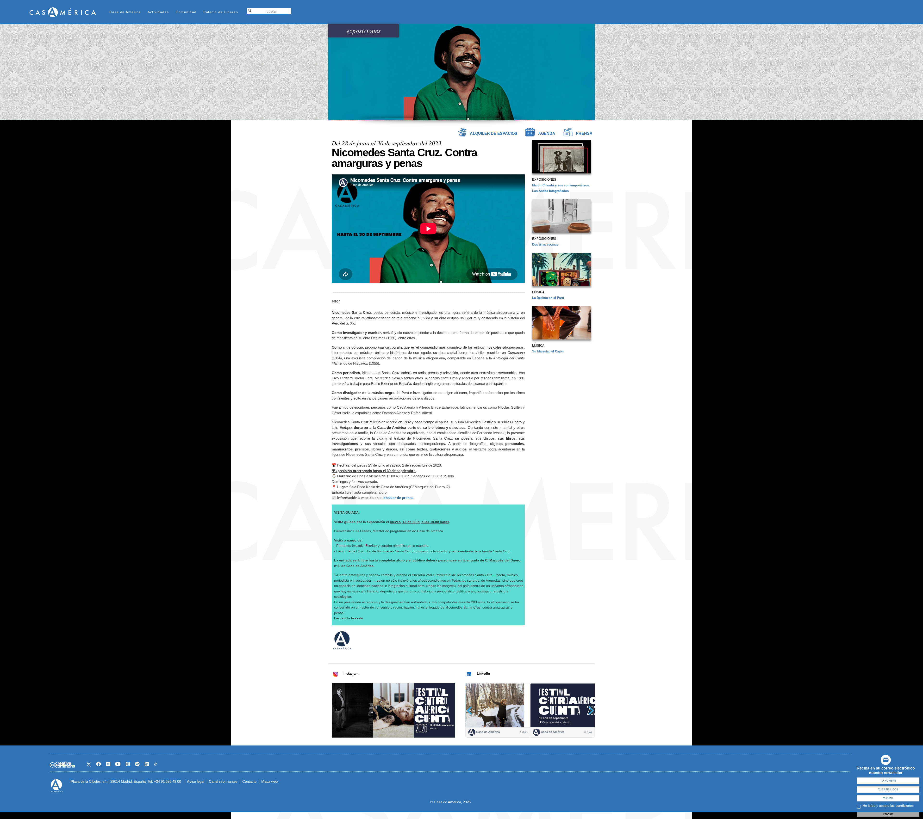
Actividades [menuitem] (158, 12)
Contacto (249, 781)
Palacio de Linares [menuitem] (220, 12)
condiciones (905, 805)
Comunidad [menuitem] (186, 12)
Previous (471, 710)
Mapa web (269, 781)
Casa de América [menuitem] (125, 12)
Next (589, 710)
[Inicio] (63, 12)
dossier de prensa (398, 498)
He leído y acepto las (888, 805)
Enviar (888, 814)
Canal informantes (223, 781)
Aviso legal (195, 781)
